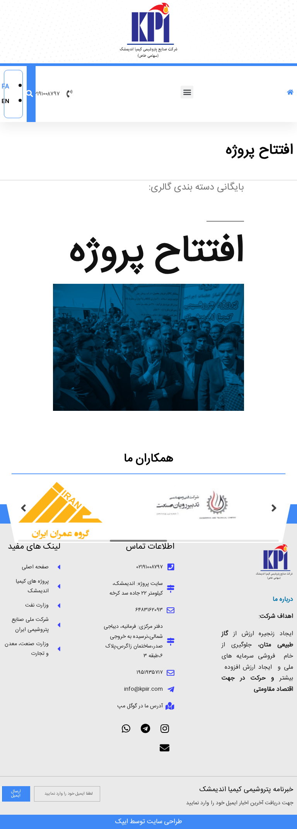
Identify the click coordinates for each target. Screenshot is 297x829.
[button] (187, 92)
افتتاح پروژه (157, 252)
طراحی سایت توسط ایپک (149, 821)
